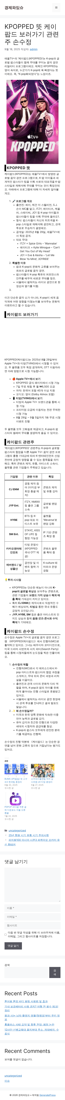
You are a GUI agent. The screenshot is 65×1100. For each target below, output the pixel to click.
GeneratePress (47, 1095)
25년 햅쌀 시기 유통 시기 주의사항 (29, 835)
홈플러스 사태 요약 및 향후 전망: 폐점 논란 (29, 1024)
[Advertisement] (32, 338)
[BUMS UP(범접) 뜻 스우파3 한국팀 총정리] (16, 770)
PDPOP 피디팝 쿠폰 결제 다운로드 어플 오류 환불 (15, 810)
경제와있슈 (14, 7)
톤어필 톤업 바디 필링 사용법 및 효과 (26, 1001)
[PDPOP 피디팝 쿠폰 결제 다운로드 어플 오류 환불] (16, 799)
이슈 (7, 1080)
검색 (7, 964)
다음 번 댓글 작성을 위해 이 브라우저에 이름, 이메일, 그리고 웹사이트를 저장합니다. (34, 934)
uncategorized (17, 830)
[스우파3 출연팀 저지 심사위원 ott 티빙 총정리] (42, 770)
